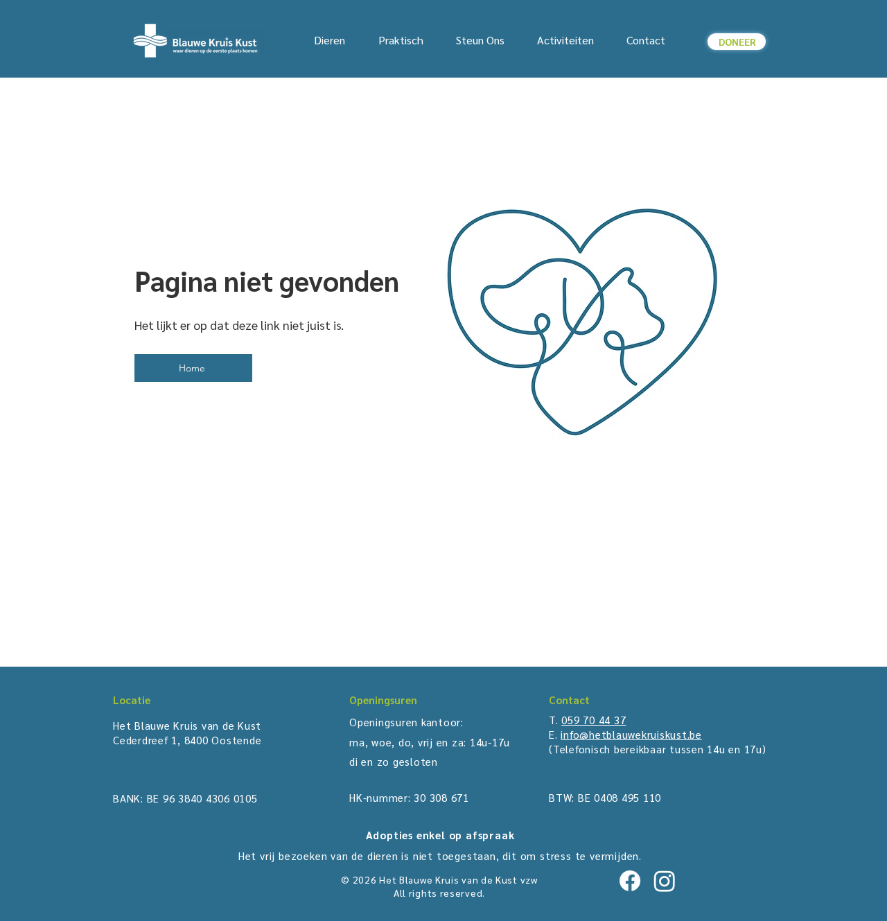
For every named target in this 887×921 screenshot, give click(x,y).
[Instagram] (664, 881)
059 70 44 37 (593, 719)
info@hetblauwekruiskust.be (631, 734)
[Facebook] (630, 881)
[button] (329, 40)
